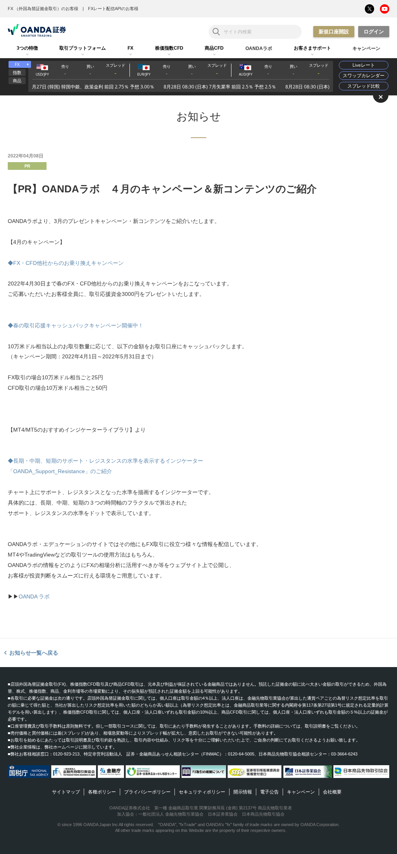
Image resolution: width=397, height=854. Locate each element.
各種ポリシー (102, 792)
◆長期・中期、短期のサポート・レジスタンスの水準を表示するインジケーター (105, 461)
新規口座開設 (334, 32)
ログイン (374, 32)
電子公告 (269, 792)
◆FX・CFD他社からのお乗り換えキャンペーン (66, 263)
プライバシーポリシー (147, 792)
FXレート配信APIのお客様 (113, 8)
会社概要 (332, 792)
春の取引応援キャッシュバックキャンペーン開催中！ (78, 325)
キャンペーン (301, 792)
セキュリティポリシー (202, 792)
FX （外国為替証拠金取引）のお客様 (43, 8)
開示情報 (242, 792)
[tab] (27, 48)
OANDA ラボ (34, 596)
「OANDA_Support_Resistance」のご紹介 (60, 471)
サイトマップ (66, 792)
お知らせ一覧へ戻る (33, 653)
